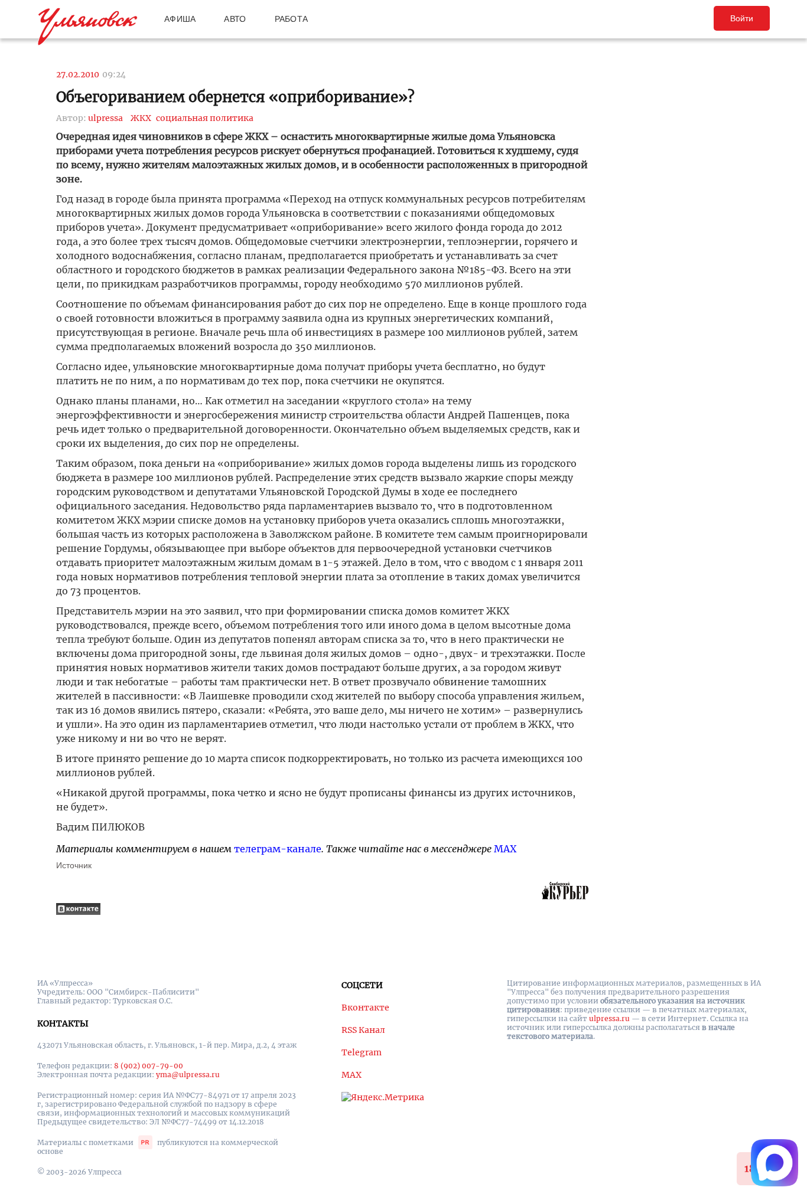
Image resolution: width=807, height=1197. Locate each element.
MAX (505, 849)
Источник (74, 865)
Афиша (180, 19)
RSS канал (363, 1030)
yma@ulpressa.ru (188, 1074)
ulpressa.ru (609, 1018)
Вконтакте (365, 1007)
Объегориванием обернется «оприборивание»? (235, 97)
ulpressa (105, 118)
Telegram (361, 1052)
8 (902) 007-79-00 (148, 1065)
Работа (291, 19)
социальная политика (204, 118)
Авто (235, 19)
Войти (741, 18)
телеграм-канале (277, 849)
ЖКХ (141, 118)
